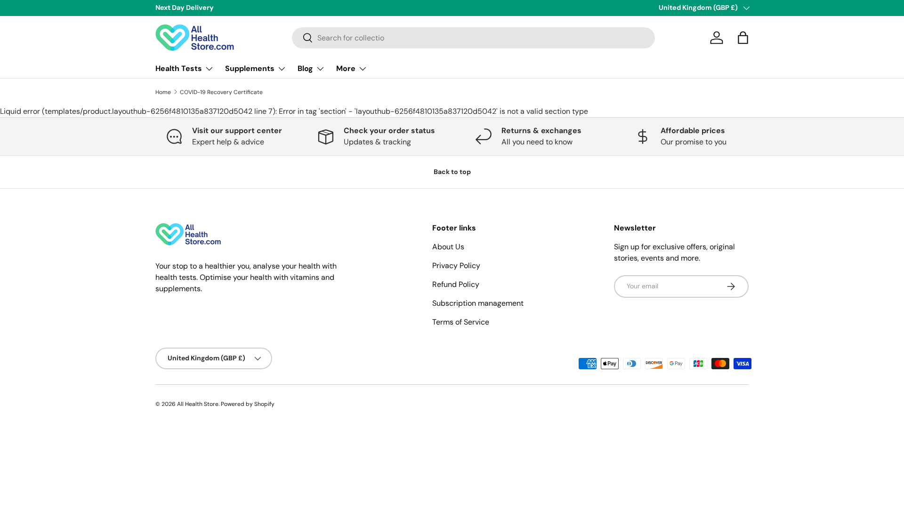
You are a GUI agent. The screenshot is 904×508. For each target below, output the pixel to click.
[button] (743, 37)
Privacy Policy (456, 265)
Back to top (452, 171)
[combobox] (473, 37)
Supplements (249, 68)
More (345, 68)
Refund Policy (455, 284)
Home (163, 92)
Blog (305, 68)
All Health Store (197, 404)
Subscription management (478, 303)
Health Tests (178, 68)
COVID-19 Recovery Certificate (221, 92)
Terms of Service (460, 322)
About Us (448, 247)
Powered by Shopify (247, 404)
